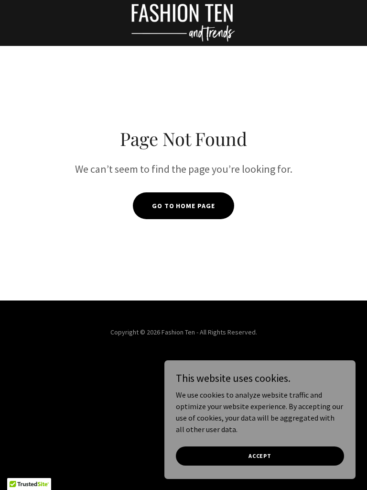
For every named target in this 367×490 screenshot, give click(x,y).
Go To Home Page (184, 205)
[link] (183, 23)
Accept (259, 455)
